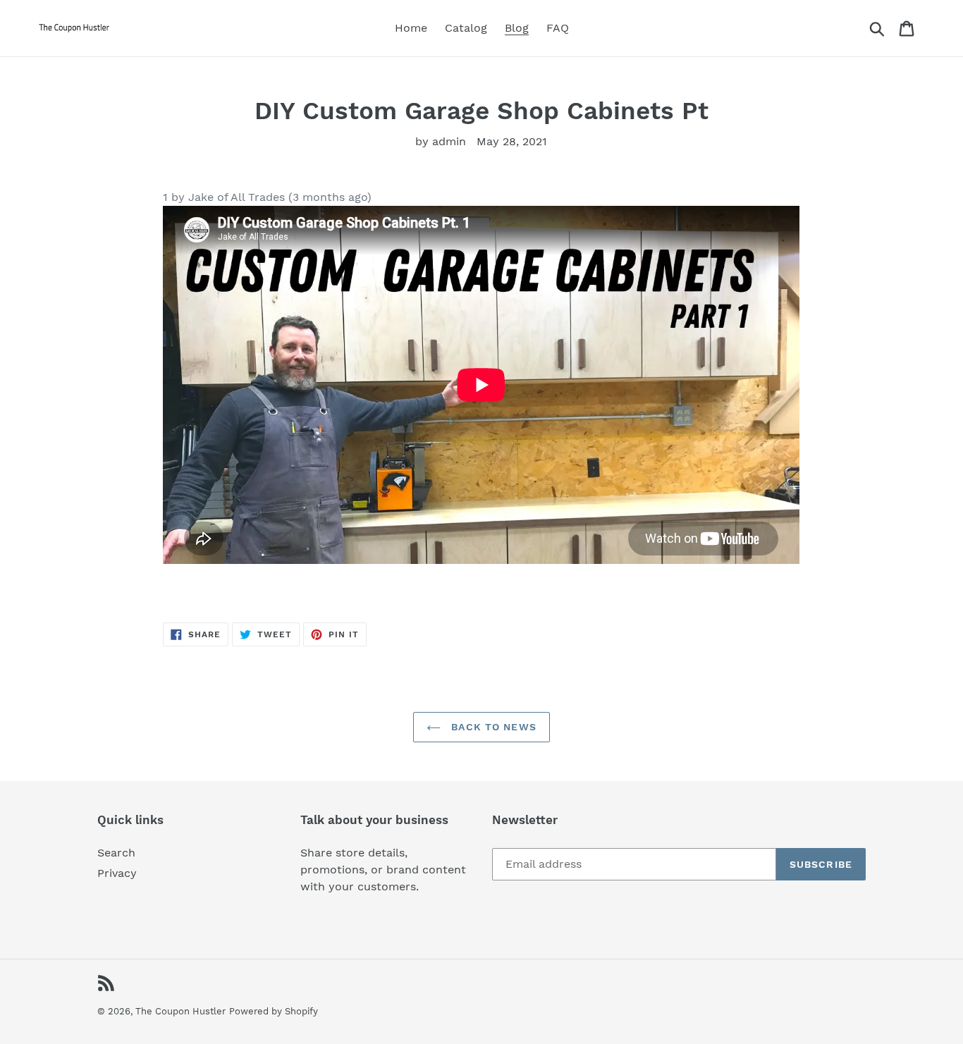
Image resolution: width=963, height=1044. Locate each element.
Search (116, 852)
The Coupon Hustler (180, 1011)
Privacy (117, 873)
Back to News (492, 726)
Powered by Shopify (273, 1011)
